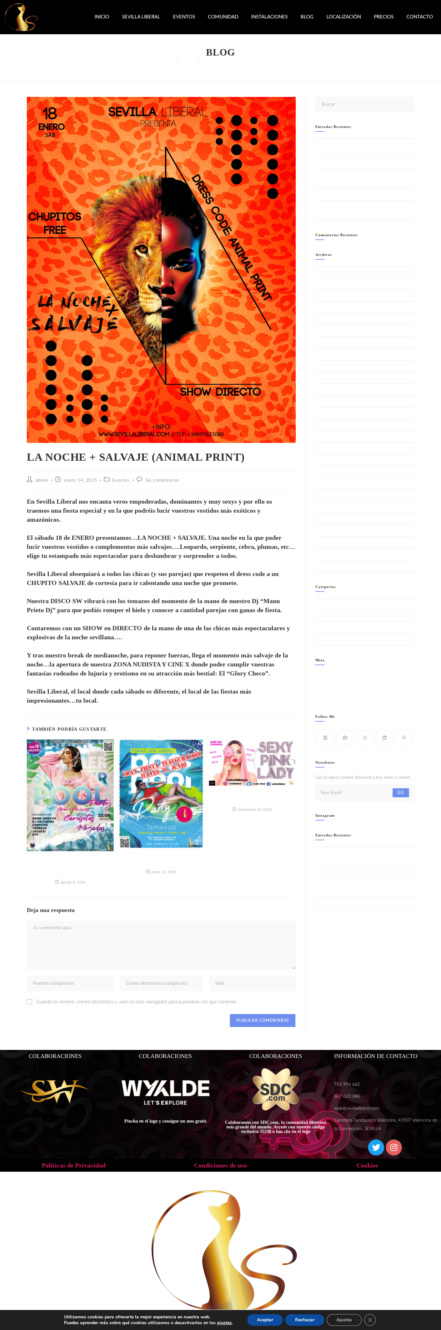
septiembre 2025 (331, 401)
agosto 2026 (327, 272)
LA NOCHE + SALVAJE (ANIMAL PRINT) (237, 61)
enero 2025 (326, 495)
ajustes (224, 1323)
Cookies (367, 1165)
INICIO (102, 17)
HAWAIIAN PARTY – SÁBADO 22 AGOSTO (356, 164)
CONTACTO (419, 17)
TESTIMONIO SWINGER (338, 627)
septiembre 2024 (331, 542)
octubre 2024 (328, 531)
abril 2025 (325, 460)
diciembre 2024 (330, 507)
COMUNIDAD (223, 17)
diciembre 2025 (330, 366)
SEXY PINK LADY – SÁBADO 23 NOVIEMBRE (252, 796)
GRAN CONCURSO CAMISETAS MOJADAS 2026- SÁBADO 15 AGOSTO (70, 866)
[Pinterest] (404, 738)
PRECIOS (384, 17)
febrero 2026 (328, 342)
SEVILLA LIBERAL (141, 17)
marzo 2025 (326, 472)
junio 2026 (325, 295)
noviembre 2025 (330, 378)
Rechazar (304, 1320)
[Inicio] (172, 61)
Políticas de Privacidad (74, 1165)
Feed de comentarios (334, 690)
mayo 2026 (326, 307)
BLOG (307, 17)
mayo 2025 (326, 448)
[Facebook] (345, 738)
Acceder (323, 675)
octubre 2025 (328, 389)
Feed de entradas (331, 683)
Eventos (120, 480)
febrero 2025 (328, 484)
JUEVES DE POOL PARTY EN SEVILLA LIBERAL (161, 859)
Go (400, 793)
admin (42, 480)
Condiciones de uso (220, 1165)
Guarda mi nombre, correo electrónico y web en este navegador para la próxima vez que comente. (137, 1002)
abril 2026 (325, 319)
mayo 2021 (326, 554)
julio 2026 (324, 284)
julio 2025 (324, 425)
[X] (325, 738)
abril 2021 (325, 566)
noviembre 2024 (330, 519)
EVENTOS (184, 17)
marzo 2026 (326, 331)
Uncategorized (328, 639)
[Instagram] (365, 738)
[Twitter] (376, 1147)
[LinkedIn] (384, 738)
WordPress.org (329, 698)
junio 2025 (325, 437)
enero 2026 (326, 354)
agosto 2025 (327, 413)
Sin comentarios (162, 480)
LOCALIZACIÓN (343, 17)
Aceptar (265, 1320)
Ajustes (344, 1320)
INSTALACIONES (269, 17)
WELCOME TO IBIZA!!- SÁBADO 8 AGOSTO (357, 195)
